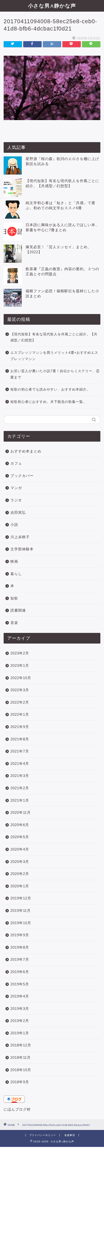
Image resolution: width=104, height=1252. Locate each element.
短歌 (14, 598)
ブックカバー (22, 476)
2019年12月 (20, 898)
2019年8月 (19, 947)
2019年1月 (19, 1033)
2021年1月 (19, 800)
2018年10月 (20, 1070)
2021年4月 (19, 763)
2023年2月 (19, 653)
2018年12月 (20, 1045)
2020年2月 (19, 874)
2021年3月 (19, 776)
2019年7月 (19, 959)
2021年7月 (19, 751)
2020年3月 (19, 862)
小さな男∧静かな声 (52, 5)
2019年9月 (19, 935)
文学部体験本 (22, 549)
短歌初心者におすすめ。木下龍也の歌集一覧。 (48, 402)
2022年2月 (19, 702)
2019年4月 (19, 996)
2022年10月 (20, 678)
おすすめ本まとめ (25, 451)
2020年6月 (19, 825)
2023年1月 (19, 665)
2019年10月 (20, 923)
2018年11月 (20, 1057)
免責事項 (69, 1135)
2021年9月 (19, 727)
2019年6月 (19, 972)
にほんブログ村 (17, 1109)
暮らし (16, 574)
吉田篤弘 (18, 512)
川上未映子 (20, 537)
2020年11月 (20, 812)
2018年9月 (19, 1082)
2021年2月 (19, 788)
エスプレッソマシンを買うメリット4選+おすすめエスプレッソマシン (54, 356)
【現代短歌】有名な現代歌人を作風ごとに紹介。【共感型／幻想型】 (53, 337)
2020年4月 (19, 849)
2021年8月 (19, 739)
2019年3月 (19, 1008)
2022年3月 (19, 690)
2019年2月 (19, 1021)
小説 (14, 524)
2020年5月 (19, 837)
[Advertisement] (52, 1199)
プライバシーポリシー (42, 1135)
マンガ (16, 488)
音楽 (14, 623)
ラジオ (16, 500)
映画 (14, 561)
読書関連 (18, 610)
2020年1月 (19, 886)
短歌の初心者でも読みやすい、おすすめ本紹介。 (50, 389)
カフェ (16, 463)
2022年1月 (19, 714)
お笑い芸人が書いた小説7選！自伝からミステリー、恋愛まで (55, 374)
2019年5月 (19, 984)
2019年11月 (20, 910)
